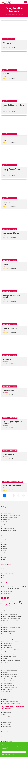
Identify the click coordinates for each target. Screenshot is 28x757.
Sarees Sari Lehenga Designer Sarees (13, 106)
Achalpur (5, 542)
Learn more (5, 748)
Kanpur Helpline (6, 736)
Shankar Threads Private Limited (11, 170)
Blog (4, 575)
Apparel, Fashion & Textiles (9, 70)
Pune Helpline (6, 734)
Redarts (5, 264)
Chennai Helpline (7, 717)
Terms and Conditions (8, 573)
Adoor (4, 557)
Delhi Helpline (6, 715)
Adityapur (5, 553)
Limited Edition (8, 74)
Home (6, 14)
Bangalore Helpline (7, 741)
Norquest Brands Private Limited (11, 296)
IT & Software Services (8, 668)
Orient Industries (8, 454)
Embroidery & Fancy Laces (9, 134)
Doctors (5, 629)
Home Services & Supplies (9, 654)
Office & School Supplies (9, 681)
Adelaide (5, 548)
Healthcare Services (7, 652)
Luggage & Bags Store (8, 39)
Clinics (4, 625)
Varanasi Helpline (7, 726)
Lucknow (6, 45)
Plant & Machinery (7, 526)
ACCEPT (14, 752)
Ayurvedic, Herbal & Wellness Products (13, 482)
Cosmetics (5, 522)
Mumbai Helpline (7, 712)
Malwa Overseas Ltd (10, 328)
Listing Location (13, 14)
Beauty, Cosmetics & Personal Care (11, 618)
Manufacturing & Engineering (10, 670)
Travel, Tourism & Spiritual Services (11, 703)
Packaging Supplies (7, 683)
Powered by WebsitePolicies (8, 754)
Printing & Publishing (8, 697)
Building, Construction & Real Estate (11, 621)
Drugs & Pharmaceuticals (9, 631)
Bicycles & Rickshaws (8, 524)
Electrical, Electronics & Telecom (11, 641)
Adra (4, 559)
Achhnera (5, 544)
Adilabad (5, 551)
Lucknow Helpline (7, 732)
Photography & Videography (10, 687)
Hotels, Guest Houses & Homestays (11, 660)
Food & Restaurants (7, 647)
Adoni (4, 555)
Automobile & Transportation (10, 417)
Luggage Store (6, 519)
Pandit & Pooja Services (8, 528)
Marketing (5, 672)
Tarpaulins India (8, 390)
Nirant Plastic (7, 359)
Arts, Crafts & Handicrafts (9, 612)
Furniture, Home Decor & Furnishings (11, 650)
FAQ (4, 577)
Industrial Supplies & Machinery (10, 663)
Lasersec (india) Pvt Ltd (11, 233)
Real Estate (5, 699)
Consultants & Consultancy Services (11, 515)
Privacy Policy (6, 571)
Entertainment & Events (8, 643)
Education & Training (8, 639)
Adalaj (4, 546)
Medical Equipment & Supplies (10, 674)
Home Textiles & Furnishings (9, 656)
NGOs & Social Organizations (10, 679)
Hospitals (5, 511)
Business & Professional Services (11, 623)
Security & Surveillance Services (10, 701)
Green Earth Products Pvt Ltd (13, 486)
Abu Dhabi (5, 540)
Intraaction (6, 202)
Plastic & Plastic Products (9, 692)
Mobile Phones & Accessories (10, 676)
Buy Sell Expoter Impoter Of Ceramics (12, 423)
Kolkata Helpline (7, 724)
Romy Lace (6, 138)
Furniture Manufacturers (8, 513)
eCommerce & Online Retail (9, 634)
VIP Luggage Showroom (11, 43)
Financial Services (7, 645)
